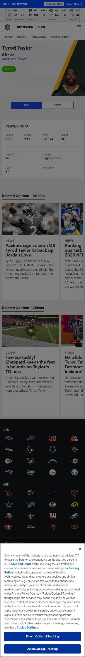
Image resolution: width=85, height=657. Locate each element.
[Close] (80, 549)
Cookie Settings (27, 627)
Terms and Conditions (24, 564)
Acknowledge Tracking (42, 648)
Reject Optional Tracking (42, 636)
